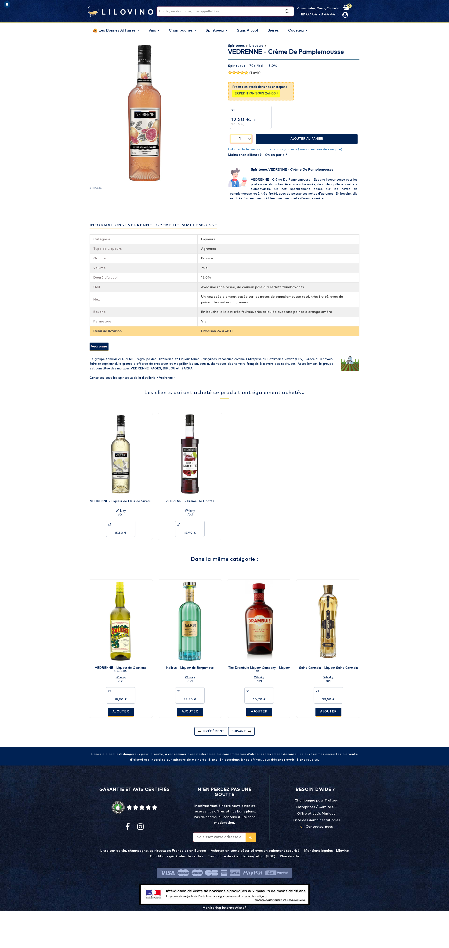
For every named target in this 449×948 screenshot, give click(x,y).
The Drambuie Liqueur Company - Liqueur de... (259, 669)
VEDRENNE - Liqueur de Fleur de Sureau (120, 501)
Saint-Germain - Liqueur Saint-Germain (328, 667)
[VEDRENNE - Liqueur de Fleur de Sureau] (121, 454)
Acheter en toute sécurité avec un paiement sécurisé (255, 850)
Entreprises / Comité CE (316, 807)
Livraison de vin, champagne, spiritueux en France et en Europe (153, 850)
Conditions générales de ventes (176, 856)
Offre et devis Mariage (316, 813)
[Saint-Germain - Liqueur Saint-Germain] (328, 620)
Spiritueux (236, 66)
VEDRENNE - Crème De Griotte (190, 501)
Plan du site (289, 856)
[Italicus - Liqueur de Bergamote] (190, 620)
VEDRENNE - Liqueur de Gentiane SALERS (121, 669)
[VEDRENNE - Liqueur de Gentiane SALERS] (121, 620)
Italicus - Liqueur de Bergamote (190, 667)
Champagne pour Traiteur (316, 800)
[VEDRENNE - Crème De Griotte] (190, 454)
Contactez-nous (319, 826)
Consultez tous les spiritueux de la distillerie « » (132, 377)
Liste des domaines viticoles (316, 820)
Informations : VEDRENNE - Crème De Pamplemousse (153, 225)
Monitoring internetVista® (224, 907)
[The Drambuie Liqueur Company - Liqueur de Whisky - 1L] (259, 620)
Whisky (121, 510)
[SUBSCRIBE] (251, 837)
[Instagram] (140, 827)
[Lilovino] (120, 11)
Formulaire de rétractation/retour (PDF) (241, 856)
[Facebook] (127, 827)
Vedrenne (99, 346)
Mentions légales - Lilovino (326, 850)
